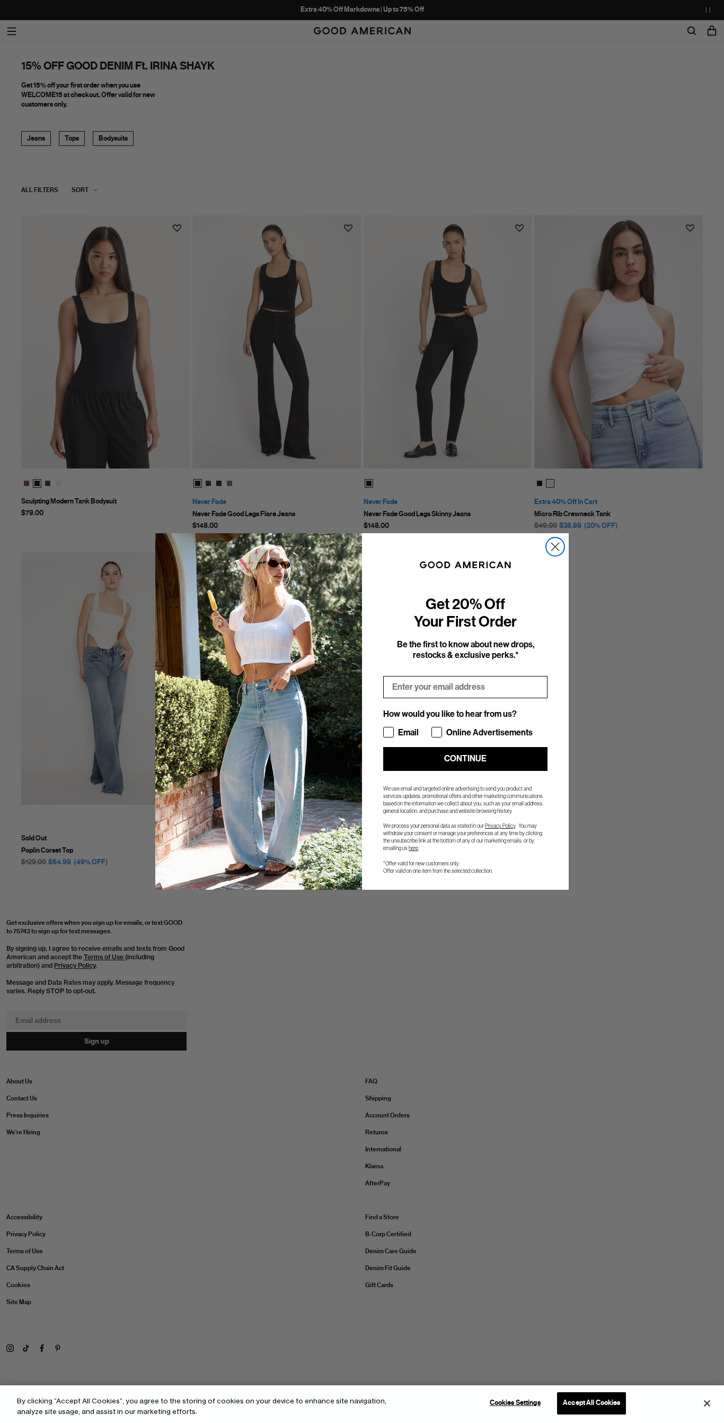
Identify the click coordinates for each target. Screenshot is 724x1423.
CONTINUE (465, 758)
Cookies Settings (515, 1403)
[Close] (707, 1403)
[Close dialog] (555, 546)
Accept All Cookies (591, 1403)
